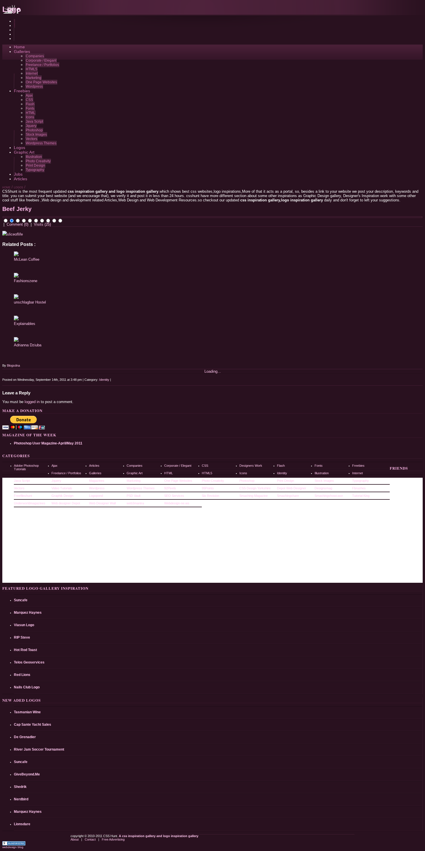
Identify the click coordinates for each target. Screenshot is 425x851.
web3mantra (135, 503)
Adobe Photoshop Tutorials (26, 467)
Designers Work (250, 465)
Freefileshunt (23, 495)
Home (19, 47)
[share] (14, 30)
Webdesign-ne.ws (176, 503)
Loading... (212, 371)
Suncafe (20, 600)
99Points (208, 488)
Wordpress (34, 86)
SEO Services (174, 495)
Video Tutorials (61, 488)
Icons (30, 117)
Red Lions (22, 675)
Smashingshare (288, 495)
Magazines (96, 480)
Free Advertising (113, 839)
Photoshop (34, 130)
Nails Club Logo (27, 687)
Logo (11, 9)
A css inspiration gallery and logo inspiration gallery (158, 836)
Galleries (22, 51)
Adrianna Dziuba (27, 345)
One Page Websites (41, 82)
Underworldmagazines (29, 503)
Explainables (24, 323)
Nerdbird (21, 799)
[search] (14, 21)
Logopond (96, 495)
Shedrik (20, 787)
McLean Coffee (26, 259)
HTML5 (31, 69)
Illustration (34, 157)
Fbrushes (359, 488)
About (75, 839)
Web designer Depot (65, 503)
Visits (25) (42, 224)
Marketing (33, 78)
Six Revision (210, 495)
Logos (19, 147)
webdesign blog (12, 847)
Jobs (18, 174)
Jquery (31, 126)
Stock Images (36, 135)
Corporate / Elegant (41, 60)
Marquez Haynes (28, 613)
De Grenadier (25, 737)
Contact (91, 839)
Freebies (22, 91)
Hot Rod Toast (25, 650)
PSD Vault (134, 495)
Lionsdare (22, 824)
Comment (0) (17, 224)
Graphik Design (62, 495)
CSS (29, 100)
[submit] (14, 25)
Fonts (30, 108)
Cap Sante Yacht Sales (32, 725)
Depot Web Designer (291, 488)
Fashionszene (25, 281)
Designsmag (323, 488)
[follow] (14, 34)
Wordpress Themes (41, 143)
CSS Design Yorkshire (255, 488)
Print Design (35, 165)
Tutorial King (360, 495)
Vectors (31, 139)
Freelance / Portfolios (42, 65)
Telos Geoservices (29, 662)
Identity (104, 379)
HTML (30, 113)
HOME (6, 187)
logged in (32, 402)
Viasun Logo (24, 625)
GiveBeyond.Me (27, 774)
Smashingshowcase (329, 495)
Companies (35, 56)
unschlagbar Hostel (30, 302)
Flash (30, 104)
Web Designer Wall (102, 503)
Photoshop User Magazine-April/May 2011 (48, 443)
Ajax (29, 95)
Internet (32, 73)
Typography (35, 170)
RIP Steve (22, 637)
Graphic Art (24, 152)
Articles (20, 179)
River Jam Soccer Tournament (39, 749)
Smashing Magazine (253, 495)
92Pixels (170, 488)
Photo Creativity (38, 161)
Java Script (34, 122)
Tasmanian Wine (27, 712)
